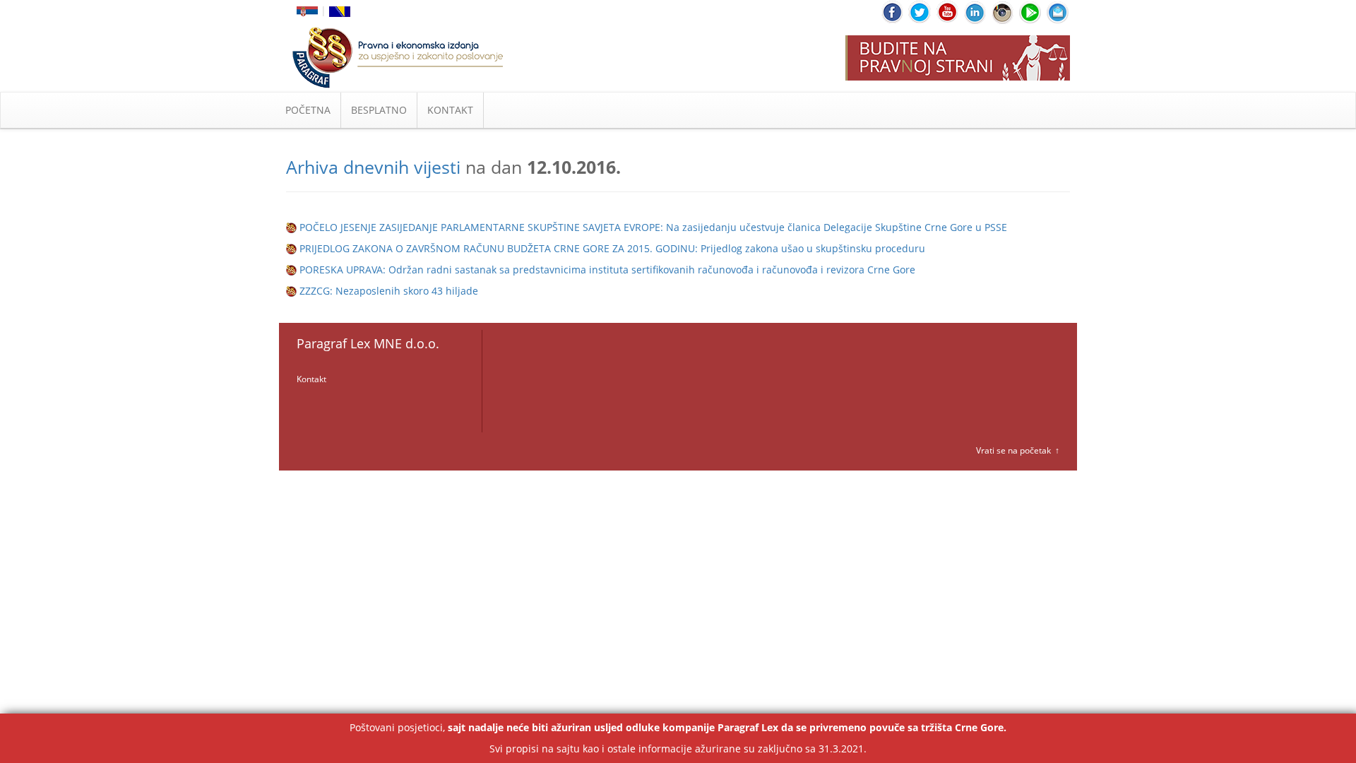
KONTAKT (450, 110)
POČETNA (308, 110)
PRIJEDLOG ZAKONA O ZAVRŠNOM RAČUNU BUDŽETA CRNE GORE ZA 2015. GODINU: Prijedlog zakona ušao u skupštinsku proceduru (612, 248)
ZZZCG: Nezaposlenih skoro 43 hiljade (388, 290)
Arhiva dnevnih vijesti (373, 167)
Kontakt (311, 379)
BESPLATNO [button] (379, 110)
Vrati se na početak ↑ (1017, 450)
